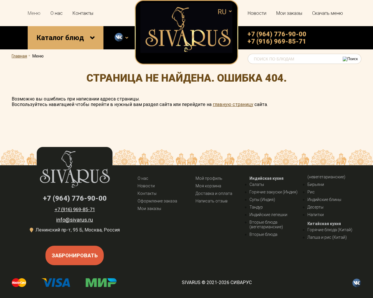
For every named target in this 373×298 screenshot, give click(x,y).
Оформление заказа (157, 201)
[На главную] (186, 63)
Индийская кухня (266, 178)
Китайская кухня (324, 223)
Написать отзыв (212, 201)
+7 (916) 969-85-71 (276, 41)
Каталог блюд (60, 38)
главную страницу (233, 104)
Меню (34, 13)
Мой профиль (209, 178)
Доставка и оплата (214, 193)
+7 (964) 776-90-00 (276, 34)
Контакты (83, 13)
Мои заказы (289, 13)
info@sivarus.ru (74, 220)
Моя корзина (208, 186)
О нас (56, 13)
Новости (257, 13)
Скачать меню (327, 13)
